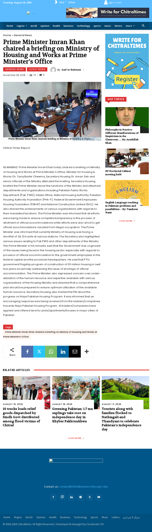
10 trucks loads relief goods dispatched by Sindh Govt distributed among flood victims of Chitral (21, 417)
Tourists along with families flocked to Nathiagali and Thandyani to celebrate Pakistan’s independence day (121, 419)
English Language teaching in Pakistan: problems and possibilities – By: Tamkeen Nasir (121, 207)
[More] (87, 352)
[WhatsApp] (51, 352)
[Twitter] (39, 352)
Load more (125, 220)
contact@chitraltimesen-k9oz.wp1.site (83, 486)
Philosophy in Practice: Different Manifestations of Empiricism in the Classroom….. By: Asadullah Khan (122, 136)
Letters (116, 517)
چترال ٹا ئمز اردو (131, 517)
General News (23, 35)
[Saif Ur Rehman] (53, 70)
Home (7, 35)
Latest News (37, 69)
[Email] (75, 352)
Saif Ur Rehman (71, 70)
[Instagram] (62, 497)
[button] (143, 26)
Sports (94, 517)
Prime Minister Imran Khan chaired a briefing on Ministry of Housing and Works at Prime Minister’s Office (50, 334)
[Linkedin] (63, 352)
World (29, 517)
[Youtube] (99, 497)
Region (18, 517)
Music (105, 517)
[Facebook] (27, 352)
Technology (80, 517)
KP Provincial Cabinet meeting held (118, 173)
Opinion (40, 517)
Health (52, 517)
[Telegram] (80, 497)
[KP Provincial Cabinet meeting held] (127, 162)
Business (65, 517)
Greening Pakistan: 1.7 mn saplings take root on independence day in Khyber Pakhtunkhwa (72, 415)
